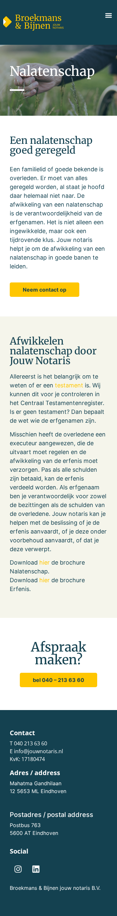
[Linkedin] (36, 869)
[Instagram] (18, 869)
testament (69, 385)
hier (44, 562)
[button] (108, 15)
